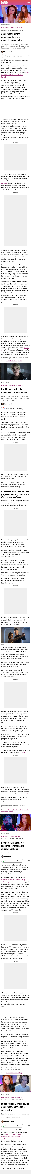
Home (3, 25)
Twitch (14, 66)
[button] (29, 56)
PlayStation (9, 810)
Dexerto (4, 183)
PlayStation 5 (17, 810)
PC (22, 810)
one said (25, 794)
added (24, 752)
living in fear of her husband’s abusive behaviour (15, 75)
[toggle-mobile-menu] (29, 2)
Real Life (26, 810)
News (8, 25)
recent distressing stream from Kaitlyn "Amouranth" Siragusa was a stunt (13, 1136)
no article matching (11, 361)
